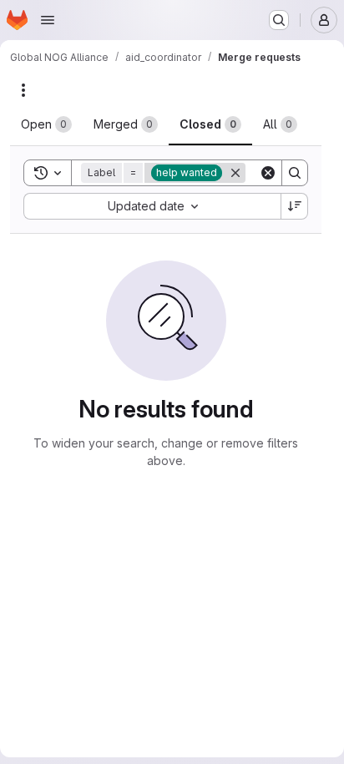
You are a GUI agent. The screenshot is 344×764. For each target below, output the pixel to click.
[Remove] (235, 173)
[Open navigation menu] (47, 20)
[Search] (294, 172)
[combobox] (152, 206)
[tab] (46, 124)
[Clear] (268, 173)
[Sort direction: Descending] (294, 206)
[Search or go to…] (279, 20)
